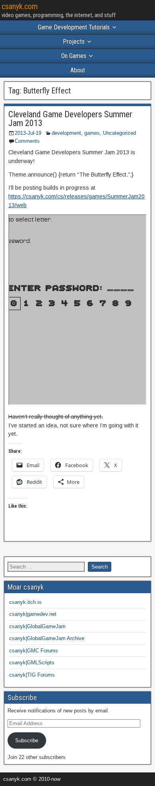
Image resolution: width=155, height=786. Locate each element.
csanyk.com (20, 6)
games (92, 133)
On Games (73, 56)
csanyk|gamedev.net (32, 614)
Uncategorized (119, 133)
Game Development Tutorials (74, 27)
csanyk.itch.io (25, 602)
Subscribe (26, 740)
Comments (27, 141)
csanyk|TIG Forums (32, 675)
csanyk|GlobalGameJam (37, 626)
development (66, 133)
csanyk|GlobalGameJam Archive (46, 638)
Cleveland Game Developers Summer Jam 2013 (70, 118)
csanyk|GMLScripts (31, 663)
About (77, 70)
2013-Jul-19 (28, 133)
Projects (74, 41)
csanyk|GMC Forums (33, 651)
